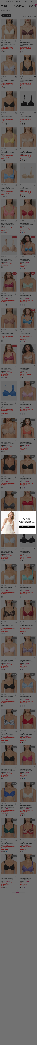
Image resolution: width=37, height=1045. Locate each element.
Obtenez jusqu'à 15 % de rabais (27, 526)
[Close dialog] (35, 512)
